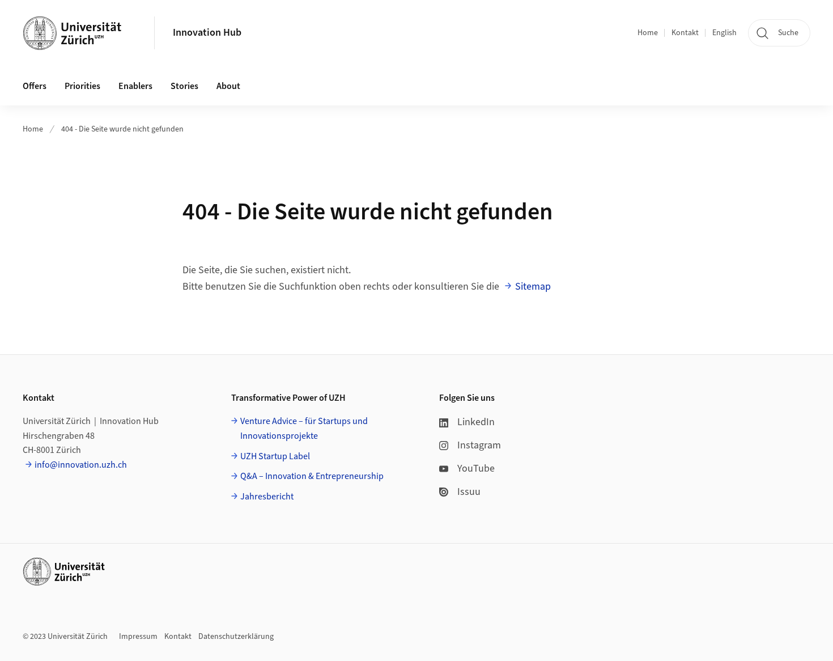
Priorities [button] (82, 86)
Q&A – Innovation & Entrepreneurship (312, 476)
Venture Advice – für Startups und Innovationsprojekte (304, 428)
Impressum (138, 636)
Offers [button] (34, 86)
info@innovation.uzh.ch (81, 465)
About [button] (228, 86)
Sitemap (533, 286)
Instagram (479, 445)
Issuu (469, 492)
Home (648, 33)
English (724, 33)
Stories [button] (184, 86)
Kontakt (685, 33)
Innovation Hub (207, 33)
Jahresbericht (267, 496)
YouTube (476, 468)
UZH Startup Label (275, 456)
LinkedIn (476, 422)
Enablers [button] (135, 86)
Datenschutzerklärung (236, 636)
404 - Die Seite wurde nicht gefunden (122, 129)
